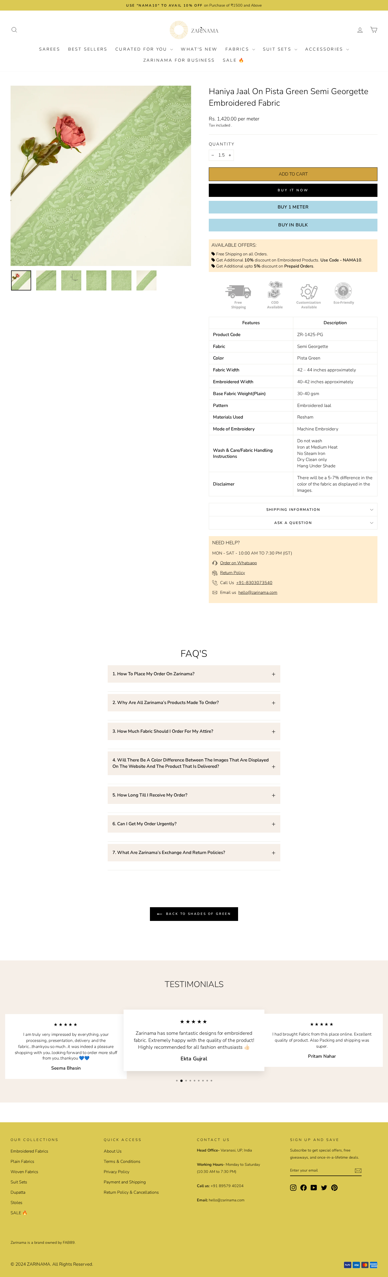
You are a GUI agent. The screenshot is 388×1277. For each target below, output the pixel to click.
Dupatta (18, 1192)
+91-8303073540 (254, 583)
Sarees (49, 49)
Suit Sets (278, 49)
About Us (113, 1151)
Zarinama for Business (179, 60)
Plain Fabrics (22, 1161)
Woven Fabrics (24, 1172)
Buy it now (293, 190)
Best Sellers (87, 49)
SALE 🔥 (234, 60)
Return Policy (232, 573)
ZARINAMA (38, 1264)
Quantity (221, 144)
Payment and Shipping (125, 1182)
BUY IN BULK (293, 225)
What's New (199, 49)
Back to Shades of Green (197, 914)
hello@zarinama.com (257, 592)
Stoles (16, 1203)
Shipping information (293, 509)
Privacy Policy (116, 1172)
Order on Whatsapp (238, 563)
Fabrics (238, 49)
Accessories (325, 49)
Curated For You (142, 49)
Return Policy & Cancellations (131, 1192)
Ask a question (293, 522)
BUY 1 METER (293, 207)
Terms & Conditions (122, 1161)
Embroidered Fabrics (29, 1151)
